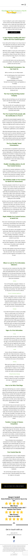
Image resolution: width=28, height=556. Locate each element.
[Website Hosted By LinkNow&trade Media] (14, 554)
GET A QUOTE (14, 32)
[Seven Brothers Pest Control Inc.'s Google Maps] (14, 538)
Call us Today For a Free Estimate (14, 486)
